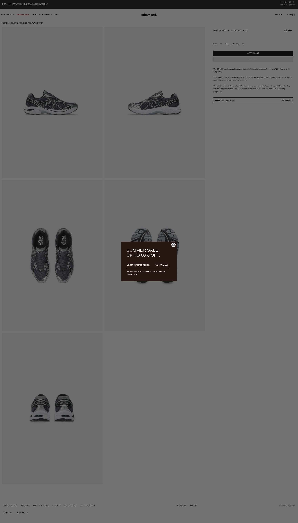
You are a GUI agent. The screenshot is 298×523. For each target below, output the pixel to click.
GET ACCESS (161, 265)
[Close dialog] (173, 244)
